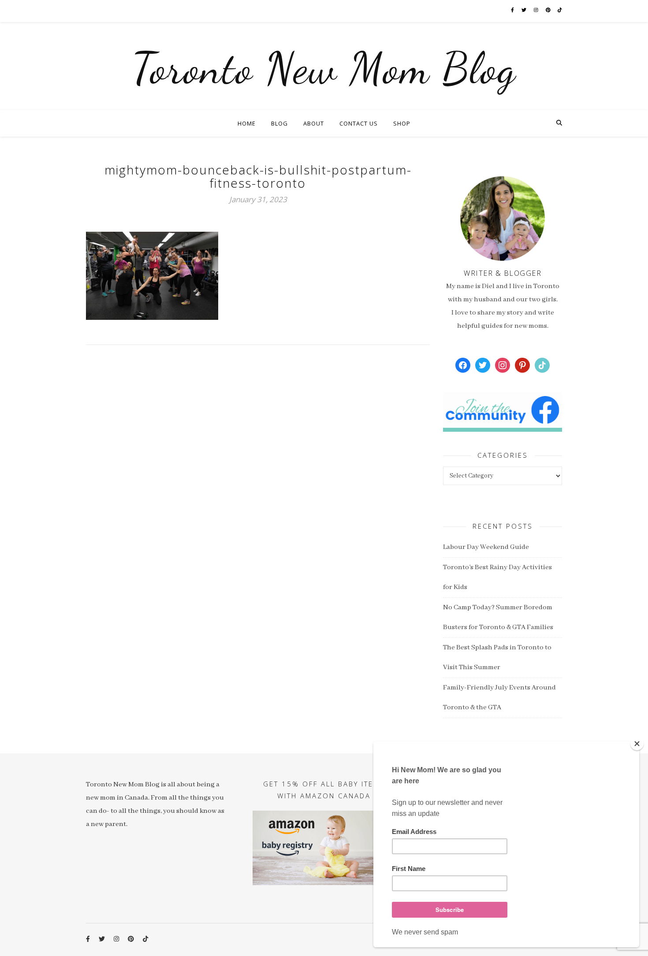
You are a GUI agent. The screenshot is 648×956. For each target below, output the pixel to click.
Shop (401, 123)
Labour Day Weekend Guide (486, 547)
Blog (279, 123)
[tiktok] (560, 11)
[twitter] (524, 11)
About (313, 123)
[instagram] (536, 11)
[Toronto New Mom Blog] (324, 66)
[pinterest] (548, 11)
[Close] (637, 743)
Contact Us (358, 123)
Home (247, 123)
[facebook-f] (513, 11)
